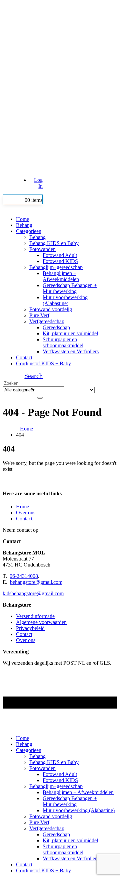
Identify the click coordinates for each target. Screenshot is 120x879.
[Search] (40, 398)
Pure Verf (39, 315)
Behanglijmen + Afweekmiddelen (61, 276)
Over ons (25, 512)
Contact (24, 357)
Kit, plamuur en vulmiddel (70, 333)
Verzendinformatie (35, 616)
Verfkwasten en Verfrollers (71, 351)
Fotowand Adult (60, 255)
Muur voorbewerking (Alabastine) (65, 300)
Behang (24, 225)
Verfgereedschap (46, 321)
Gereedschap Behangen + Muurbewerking (70, 288)
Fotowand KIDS (60, 261)
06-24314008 (24, 576)
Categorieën (28, 231)
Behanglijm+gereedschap (56, 267)
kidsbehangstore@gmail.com (33, 593)
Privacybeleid (30, 628)
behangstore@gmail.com (36, 582)
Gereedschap (56, 327)
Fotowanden (42, 249)
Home (22, 219)
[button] (33, 375)
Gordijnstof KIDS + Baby (43, 363)
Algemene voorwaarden (41, 622)
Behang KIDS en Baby (54, 243)
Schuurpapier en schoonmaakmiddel (63, 342)
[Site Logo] (60, 107)
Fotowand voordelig (50, 309)
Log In (38, 183)
